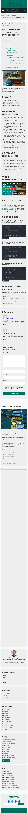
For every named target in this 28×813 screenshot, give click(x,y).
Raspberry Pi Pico (7, 725)
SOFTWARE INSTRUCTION (11, 50)
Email (5, 375)
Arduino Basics (7, 773)
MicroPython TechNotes (9, 785)
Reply (4, 324)
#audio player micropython (9, 452)
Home (2, 15)
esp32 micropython (8, 739)
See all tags (6, 760)
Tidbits (5, 699)
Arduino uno (6, 741)
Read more (6, 449)
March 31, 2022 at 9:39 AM (9, 320)
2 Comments (7, 40)
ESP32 (11, 24)
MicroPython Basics (8, 783)
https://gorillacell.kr (8, 294)
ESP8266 (5, 751)
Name (5, 369)
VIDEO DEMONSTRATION (11, 52)
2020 (4, 682)
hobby (5, 753)
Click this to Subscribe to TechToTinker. (13, 207)
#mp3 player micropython (9, 463)
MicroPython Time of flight (10, 301)
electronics (6, 747)
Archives (14, 15)
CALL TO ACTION (10, 54)
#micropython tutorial (8, 461)
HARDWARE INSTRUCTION (12, 48)
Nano (5, 723)
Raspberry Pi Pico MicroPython (10, 787)
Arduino (5, 709)
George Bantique (8, 441)
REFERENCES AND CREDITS (12, 67)
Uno (5, 729)
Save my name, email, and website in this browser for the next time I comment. (14, 389)
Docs (5, 697)
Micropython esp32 (8, 755)
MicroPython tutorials (9, 743)
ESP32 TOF (6, 296)
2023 (4, 677)
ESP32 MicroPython (8, 777)
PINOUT (8, 47)
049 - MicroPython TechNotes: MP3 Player (13, 438)
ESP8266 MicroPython (8, 757)
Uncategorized (7, 727)
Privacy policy (17, 809)
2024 (4, 675)
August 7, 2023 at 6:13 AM (9, 333)
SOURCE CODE (9, 55)
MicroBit (5, 719)
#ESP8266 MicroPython (8, 456)
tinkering (5, 749)
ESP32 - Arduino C (8, 775)
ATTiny (5, 711)
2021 (4, 680)
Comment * (6, 352)
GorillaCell (6, 717)
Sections (8, 15)
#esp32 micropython (8, 454)
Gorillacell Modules (8, 779)
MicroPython (16, 24)
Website (5, 380)
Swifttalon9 (10, 318)
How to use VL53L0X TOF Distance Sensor (14, 298)
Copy (24, 225)
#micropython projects (8, 459)
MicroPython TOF (8, 303)
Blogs (5, 695)
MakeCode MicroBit (8, 781)
